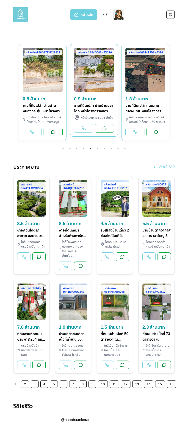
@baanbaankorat (75, 419)
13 (137, 384)
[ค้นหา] (105, 14)
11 (114, 384)
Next (174, 94)
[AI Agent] (118, 14)
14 (148, 384)
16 (171, 384)
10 (125, 148)
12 (125, 384)
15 (160, 384)
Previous (13, 94)
